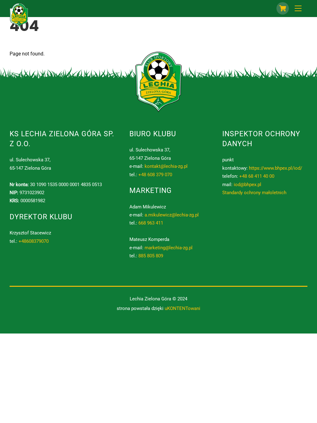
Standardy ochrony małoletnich (254, 192)
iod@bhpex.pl (247, 184)
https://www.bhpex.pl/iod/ (275, 168)
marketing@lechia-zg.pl (169, 248)
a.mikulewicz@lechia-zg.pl (172, 215)
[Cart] (282, 8)
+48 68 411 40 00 (256, 176)
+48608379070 (34, 241)
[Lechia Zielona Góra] (19, 24)
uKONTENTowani (182, 308)
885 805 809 (150, 256)
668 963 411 (150, 223)
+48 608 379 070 (155, 174)
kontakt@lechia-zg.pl (166, 166)
